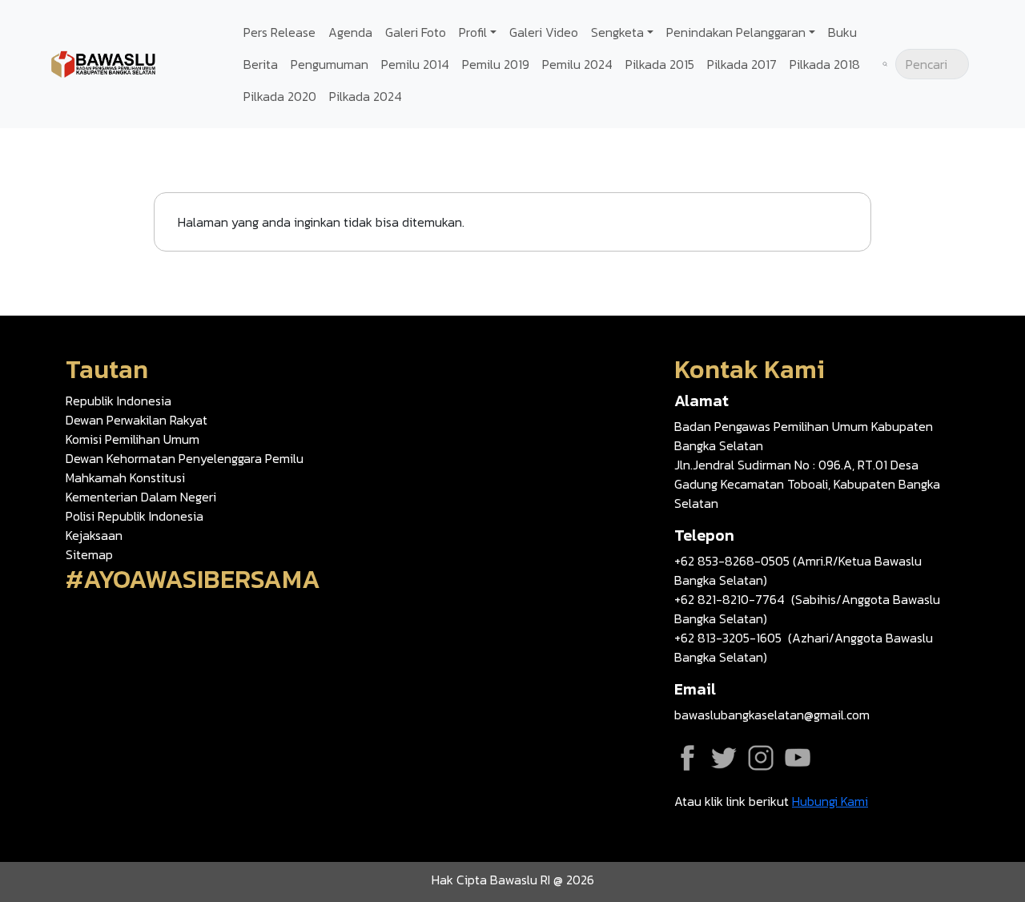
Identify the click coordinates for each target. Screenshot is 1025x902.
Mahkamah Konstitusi (125, 477)
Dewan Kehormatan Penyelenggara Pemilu (184, 458)
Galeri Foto (415, 32)
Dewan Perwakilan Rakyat (136, 419)
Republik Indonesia (118, 400)
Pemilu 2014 (415, 64)
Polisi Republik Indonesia (134, 515)
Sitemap (89, 554)
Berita (260, 64)
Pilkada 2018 (825, 64)
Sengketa (617, 32)
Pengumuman (329, 64)
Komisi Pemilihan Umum (132, 439)
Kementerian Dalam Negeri (141, 496)
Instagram (761, 758)
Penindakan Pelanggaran (736, 32)
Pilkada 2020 (279, 96)
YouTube (797, 758)
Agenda (350, 32)
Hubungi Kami (830, 801)
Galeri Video (543, 32)
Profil (473, 32)
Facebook (687, 758)
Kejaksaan (94, 535)
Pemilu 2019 (495, 64)
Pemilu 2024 (577, 64)
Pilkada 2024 (365, 96)
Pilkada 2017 (742, 64)
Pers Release (279, 32)
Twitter (724, 758)
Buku (842, 32)
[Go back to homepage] (104, 62)
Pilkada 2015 (659, 64)
